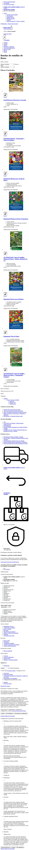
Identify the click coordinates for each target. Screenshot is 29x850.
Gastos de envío (10, 17)
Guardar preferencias (5, 847)
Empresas (6, 634)
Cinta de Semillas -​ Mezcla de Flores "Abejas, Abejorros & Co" (15, 259)
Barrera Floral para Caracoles (15, 100)
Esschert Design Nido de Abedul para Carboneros (15, 442)
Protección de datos (8, 674)
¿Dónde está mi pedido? (12, 14)
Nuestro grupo (7, 658)
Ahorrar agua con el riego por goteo (12, 409)
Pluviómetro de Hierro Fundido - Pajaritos (13, 437)
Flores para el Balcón (14, 299)
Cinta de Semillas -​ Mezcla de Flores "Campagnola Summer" (14, 375)
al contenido (6, 3)
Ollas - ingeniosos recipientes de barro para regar (15, 412)
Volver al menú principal (9, 1)
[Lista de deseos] (5, 36)
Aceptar (3, 713)
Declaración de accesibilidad (10, 678)
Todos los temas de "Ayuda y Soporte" (16, 21)
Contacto (9, 20)
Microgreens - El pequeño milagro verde (13, 416)
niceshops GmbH (11, 670)
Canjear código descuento (10, 646)
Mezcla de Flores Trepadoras (16, 219)
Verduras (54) (13, 403)
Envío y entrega (7, 629)
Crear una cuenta (8, 33)
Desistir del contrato (5, 686)
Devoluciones (10, 16)
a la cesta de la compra (9, 4)
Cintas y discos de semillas (13, 400)
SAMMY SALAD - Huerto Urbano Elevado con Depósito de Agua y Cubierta (15, 430)
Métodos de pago (11, 18)
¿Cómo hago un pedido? (9, 627)
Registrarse (6, 642)
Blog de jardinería (8, 651)
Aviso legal (6, 673)
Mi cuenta (6, 630)
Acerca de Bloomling (9, 657)
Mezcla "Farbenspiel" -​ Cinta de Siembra (14, 139)
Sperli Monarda (7, 426)
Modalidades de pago (9, 626)
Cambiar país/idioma (14, 668)
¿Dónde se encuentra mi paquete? (11, 644)
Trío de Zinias (11, 336)
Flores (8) (12, 401)
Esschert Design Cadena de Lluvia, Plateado (14, 440)
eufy (5, 422)
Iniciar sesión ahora (8, 28)
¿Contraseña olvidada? (9, 643)
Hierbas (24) (12, 402)
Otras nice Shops (8, 683)
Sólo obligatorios (9, 713)
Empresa (6, 682)
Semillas (6, 398)
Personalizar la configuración (21, 713)
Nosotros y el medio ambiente (11, 659)
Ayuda (5, 13)
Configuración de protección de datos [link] (12, 679)
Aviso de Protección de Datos (19, 710)
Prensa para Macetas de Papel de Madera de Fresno (16, 443)
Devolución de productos (9, 631)
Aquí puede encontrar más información (10, 562)
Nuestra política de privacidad (8, 716)
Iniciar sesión (7, 640)
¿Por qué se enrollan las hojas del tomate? (13, 411)
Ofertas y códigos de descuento (11, 633)
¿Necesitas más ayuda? (9, 635)
